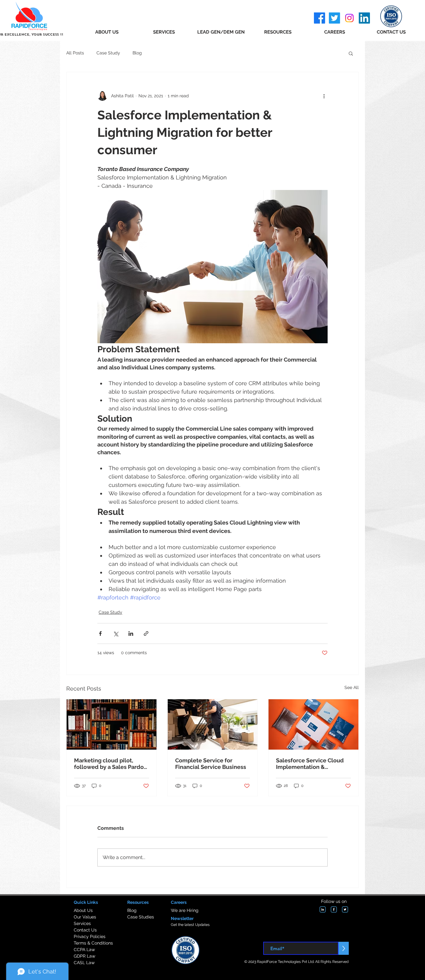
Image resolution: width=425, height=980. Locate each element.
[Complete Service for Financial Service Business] (213, 724)
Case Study (108, 52)
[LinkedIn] (364, 18)
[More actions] (324, 95)
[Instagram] (349, 18)
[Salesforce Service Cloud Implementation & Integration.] (313, 724)
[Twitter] (334, 18)
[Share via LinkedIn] (131, 633)
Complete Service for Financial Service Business (210, 763)
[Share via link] (146, 633)
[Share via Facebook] (100, 633)
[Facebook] (319, 18)
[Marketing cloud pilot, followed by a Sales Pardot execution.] (111, 724)
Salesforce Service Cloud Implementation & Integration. (310, 763)
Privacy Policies (89, 936)
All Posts (75, 52)
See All (351, 687)
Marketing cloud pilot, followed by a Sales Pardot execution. (110, 763)
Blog (137, 52)
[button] (351, 53)
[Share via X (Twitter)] (116, 633)
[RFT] (322, 909)
